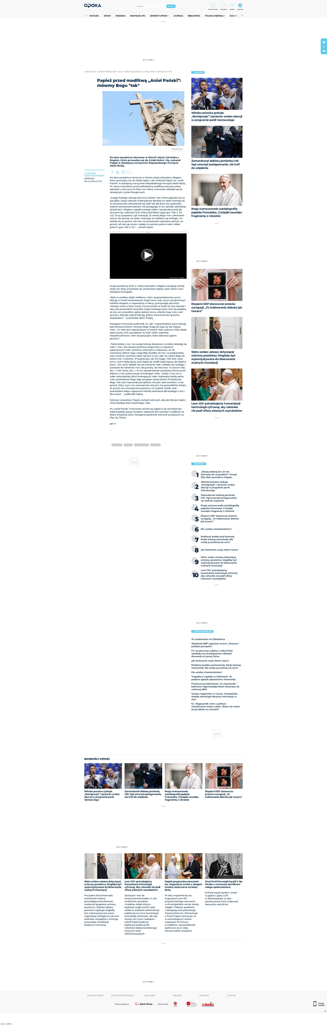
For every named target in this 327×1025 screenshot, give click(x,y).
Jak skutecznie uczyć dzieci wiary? (210, 660)
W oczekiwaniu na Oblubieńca (208, 639)
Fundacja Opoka (95, 995)
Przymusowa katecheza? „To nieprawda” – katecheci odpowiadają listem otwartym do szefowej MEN (215, 686)
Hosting (231, 995)
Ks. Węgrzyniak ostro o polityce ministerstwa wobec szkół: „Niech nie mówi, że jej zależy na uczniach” (215, 706)
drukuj (124, 172)
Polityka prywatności (122, 995)
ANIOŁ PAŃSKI (116, 445)
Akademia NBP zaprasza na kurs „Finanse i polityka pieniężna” (215, 645)
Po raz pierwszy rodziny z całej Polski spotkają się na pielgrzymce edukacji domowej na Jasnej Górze (212, 653)
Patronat (204, 995)
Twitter (118, 172)
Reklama (177, 995)
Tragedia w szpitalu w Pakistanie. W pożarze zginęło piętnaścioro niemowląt (213, 678)
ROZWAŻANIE (155, 445)
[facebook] (324, 42)
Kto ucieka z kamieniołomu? (206, 672)
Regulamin (150, 995)
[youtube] (324, 51)
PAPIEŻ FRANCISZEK (141, 445)
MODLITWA (128, 445)
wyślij (130, 172)
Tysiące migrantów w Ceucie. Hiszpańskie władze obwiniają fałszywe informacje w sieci (214, 696)
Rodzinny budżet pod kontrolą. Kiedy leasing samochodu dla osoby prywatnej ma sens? (216, 666)
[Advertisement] (163, 40)
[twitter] (324, 46)
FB (112, 172)
